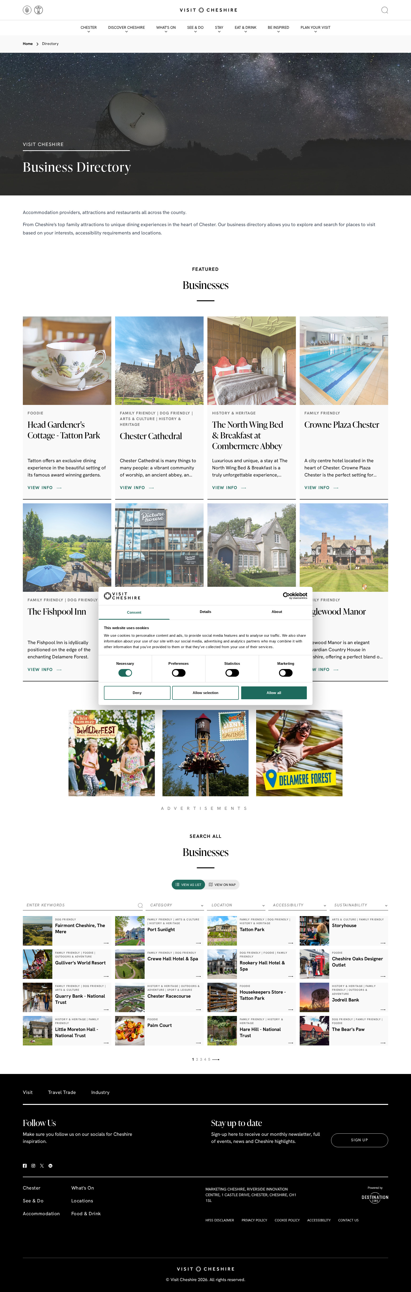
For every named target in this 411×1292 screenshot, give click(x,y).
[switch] (179, 673)
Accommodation (41, 1214)
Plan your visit (315, 28)
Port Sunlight (161, 930)
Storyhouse (344, 925)
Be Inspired (278, 28)
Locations (82, 1201)
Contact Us (348, 1220)
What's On (166, 28)
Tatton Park (252, 930)
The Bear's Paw (348, 1029)
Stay (219, 28)
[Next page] (215, 1059)
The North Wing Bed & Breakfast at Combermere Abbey (247, 435)
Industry (100, 1092)
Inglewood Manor (335, 611)
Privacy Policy (254, 1220)
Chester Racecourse (169, 996)
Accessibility (319, 1220)
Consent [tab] (134, 612)
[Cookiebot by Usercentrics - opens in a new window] (286, 595)
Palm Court (159, 1025)
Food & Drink (86, 1214)
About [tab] (277, 612)
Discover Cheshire (126, 28)
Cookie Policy (287, 1220)
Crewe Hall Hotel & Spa (172, 959)
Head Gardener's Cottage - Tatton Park (64, 429)
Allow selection (206, 693)
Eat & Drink (245, 28)
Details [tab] (205, 612)
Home (28, 44)
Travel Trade (62, 1092)
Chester (89, 28)
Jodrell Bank (345, 1000)
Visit (28, 1092)
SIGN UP (359, 1140)
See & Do (195, 28)
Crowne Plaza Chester (341, 424)
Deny (137, 693)
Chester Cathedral (151, 436)
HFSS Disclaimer (220, 1220)
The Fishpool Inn (57, 611)
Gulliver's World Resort (80, 963)
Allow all (274, 693)
